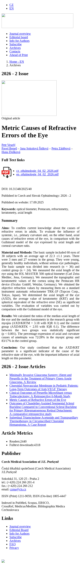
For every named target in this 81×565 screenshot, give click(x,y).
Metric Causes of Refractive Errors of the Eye (37, 399)
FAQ (12, 544)
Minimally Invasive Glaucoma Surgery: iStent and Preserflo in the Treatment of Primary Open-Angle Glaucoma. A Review (40, 378)
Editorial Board (19, 530)
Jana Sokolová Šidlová (34, 148)
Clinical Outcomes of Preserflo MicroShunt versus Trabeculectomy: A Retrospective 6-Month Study (40, 394)
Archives (15, 48)
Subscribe (15, 44)
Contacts (14, 51)
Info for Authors (19, 40)
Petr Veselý (9, 145)
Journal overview (20, 33)
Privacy (14, 547)
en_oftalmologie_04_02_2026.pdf (37, 174)
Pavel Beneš (9, 148)
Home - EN (16, 61)
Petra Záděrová (61, 148)
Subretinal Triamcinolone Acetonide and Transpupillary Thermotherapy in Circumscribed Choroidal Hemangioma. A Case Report (43, 421)
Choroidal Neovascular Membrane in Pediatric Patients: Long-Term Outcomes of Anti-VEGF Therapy (43, 387)
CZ (11, 5)
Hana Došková (11, 152)
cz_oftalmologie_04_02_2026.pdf (37, 170)
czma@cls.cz (18, 489)
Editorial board (18, 37)
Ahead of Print (18, 55)
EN (11, 8)
